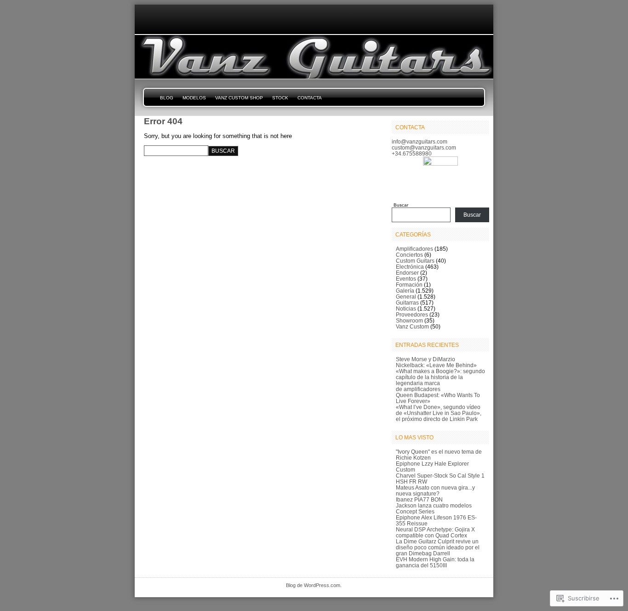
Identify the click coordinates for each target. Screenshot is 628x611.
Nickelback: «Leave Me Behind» (436, 365)
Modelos (194, 97)
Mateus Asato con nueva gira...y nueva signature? (435, 490)
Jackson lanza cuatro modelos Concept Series (434, 508)
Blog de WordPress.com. (314, 585)
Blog (166, 97)
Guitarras (407, 303)
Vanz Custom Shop (239, 97)
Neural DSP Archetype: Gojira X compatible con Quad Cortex (435, 532)
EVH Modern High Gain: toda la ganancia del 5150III (435, 562)
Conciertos (409, 255)
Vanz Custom (412, 326)
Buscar (401, 205)
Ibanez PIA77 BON (419, 499)
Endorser (407, 273)
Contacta (309, 97)
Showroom (409, 320)
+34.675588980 (412, 153)
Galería (405, 291)
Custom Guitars (415, 261)
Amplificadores (414, 249)
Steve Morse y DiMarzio (425, 359)
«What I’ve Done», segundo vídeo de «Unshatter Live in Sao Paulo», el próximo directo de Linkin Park (438, 413)
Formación (409, 285)
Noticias (406, 308)
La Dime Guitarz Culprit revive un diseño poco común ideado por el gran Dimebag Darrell (438, 547)
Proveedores (412, 314)
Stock (280, 97)
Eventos (406, 279)
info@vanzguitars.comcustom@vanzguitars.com (424, 144)
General (406, 297)
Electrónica (410, 267)
